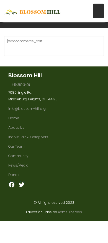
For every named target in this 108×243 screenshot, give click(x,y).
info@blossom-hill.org (27, 108)
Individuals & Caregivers (28, 137)
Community (18, 155)
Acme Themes (70, 212)
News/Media (18, 165)
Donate (14, 174)
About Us (16, 127)
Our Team (16, 146)
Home (13, 118)
